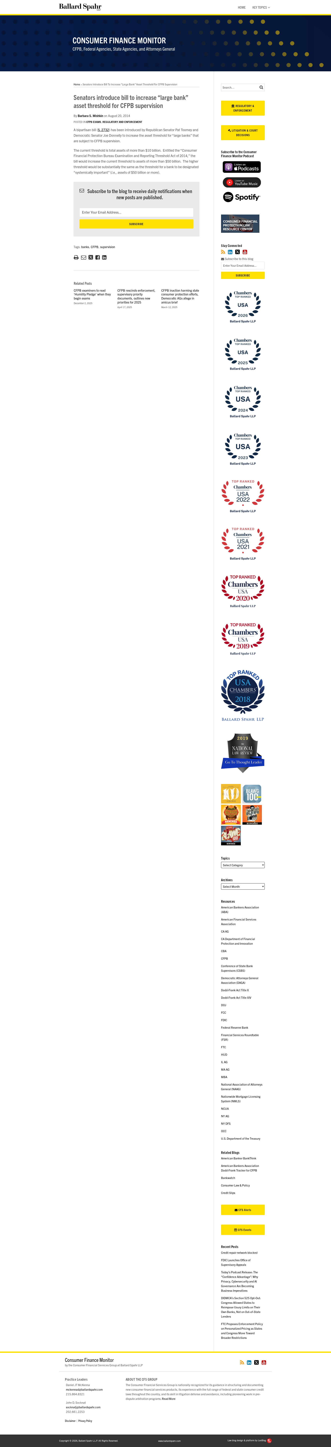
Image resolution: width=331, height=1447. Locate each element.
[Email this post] (83, 257)
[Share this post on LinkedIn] (104, 257)
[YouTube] (245, 252)
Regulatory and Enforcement (122, 121)
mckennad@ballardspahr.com (84, 1389)
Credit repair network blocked (239, 1252)
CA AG (225, 931)
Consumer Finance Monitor (119, 40)
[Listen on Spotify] (242, 201)
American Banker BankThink (238, 1158)
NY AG (225, 1116)
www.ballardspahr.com (169, 1440)
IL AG (224, 1062)
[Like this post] (97, 257)
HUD (224, 1054)
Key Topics (259, 7)
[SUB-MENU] (268, 7)
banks (85, 247)
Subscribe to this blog (238, 259)
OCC (223, 1131)
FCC (223, 1012)
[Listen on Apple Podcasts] (242, 172)
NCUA (225, 1108)
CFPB (94, 247)
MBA (224, 1077)
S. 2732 (103, 130)
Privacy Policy (85, 1420)
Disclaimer (70, 1420)
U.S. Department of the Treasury (240, 1138)
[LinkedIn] (230, 252)
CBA (223, 951)
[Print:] (76, 257)
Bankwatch (228, 1178)
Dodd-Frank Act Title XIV (236, 997)
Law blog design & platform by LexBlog (247, 1440)
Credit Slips (228, 1192)
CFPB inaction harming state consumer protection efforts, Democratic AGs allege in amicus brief (180, 296)
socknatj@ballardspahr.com (83, 1407)
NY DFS (226, 1123)
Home (242, 7)
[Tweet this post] (90, 257)
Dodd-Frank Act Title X (235, 990)
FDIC (224, 1020)
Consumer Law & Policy (235, 1185)
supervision (107, 247)
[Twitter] (237, 252)
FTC (223, 1047)
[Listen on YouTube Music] (242, 186)
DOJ (223, 1005)
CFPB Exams (93, 121)
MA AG (225, 1069)
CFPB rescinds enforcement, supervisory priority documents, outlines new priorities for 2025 (136, 296)
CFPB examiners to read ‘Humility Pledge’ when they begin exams (92, 294)
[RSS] (223, 252)
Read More (168, 1398)
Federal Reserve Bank (234, 1027)
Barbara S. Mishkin (90, 116)
